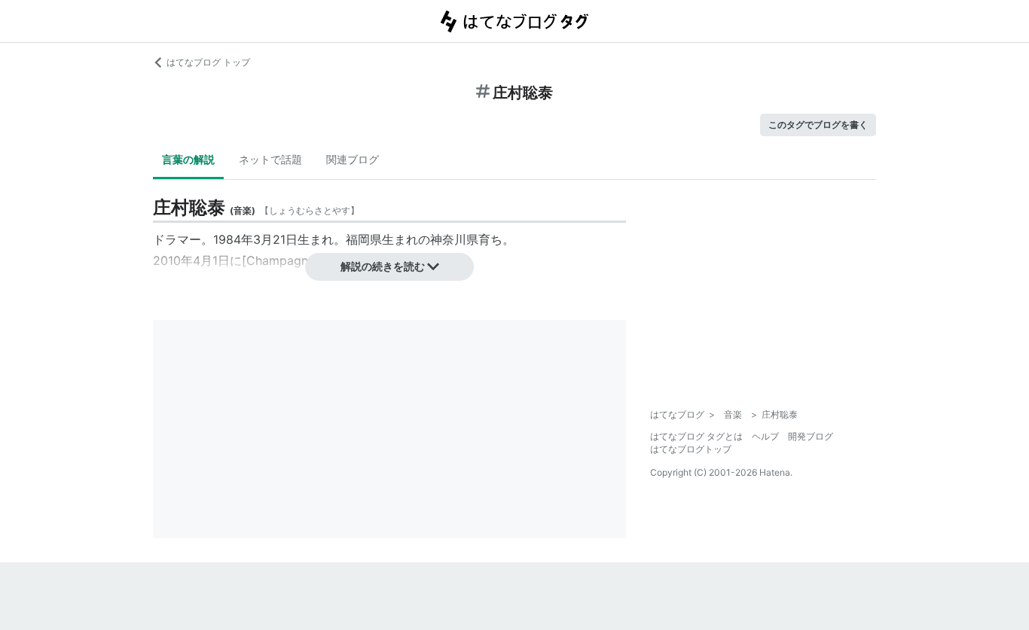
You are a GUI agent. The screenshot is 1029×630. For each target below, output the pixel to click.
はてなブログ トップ (208, 62)
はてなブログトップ (690, 449)
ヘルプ (765, 436)
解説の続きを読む (382, 266)
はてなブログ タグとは (696, 436)
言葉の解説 (188, 159)
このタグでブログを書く (818, 124)
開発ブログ (810, 436)
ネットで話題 (270, 159)
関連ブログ (352, 159)
